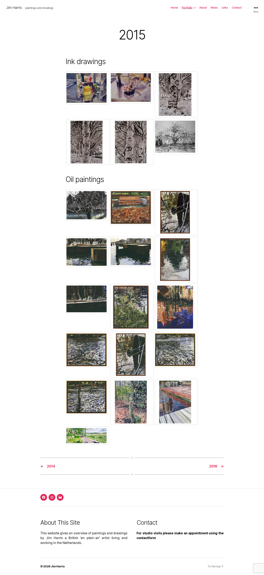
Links (225, 7)
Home (174, 7)
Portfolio (187, 7)
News (214, 7)
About (203, 7)
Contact (237, 7)
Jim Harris (14, 7)
